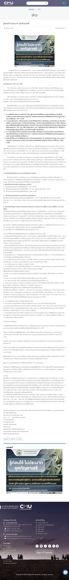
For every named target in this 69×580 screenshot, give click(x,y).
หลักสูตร (8, 546)
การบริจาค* (41, 527)
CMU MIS (40, 531)
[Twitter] (45, 546)
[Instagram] (53, 546)
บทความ (13, 439)
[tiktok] (49, 546)
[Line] (57, 546)
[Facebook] (37, 546)
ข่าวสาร (7, 552)
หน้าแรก (31, 9)
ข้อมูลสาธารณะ (9, 557)
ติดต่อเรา (8, 559)
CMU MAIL (41, 529)
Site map (8, 561)
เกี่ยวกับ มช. (9, 555)
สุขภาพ (6, 439)
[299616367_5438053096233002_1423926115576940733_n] (34, 471)
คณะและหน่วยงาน (10, 550)
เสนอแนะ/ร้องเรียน (11, 563)
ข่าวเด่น (20, 439)
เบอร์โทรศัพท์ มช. (42, 523)
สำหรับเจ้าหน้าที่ (42, 534)
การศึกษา (8, 548)
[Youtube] (41, 546)
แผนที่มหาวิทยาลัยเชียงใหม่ (45, 525)
